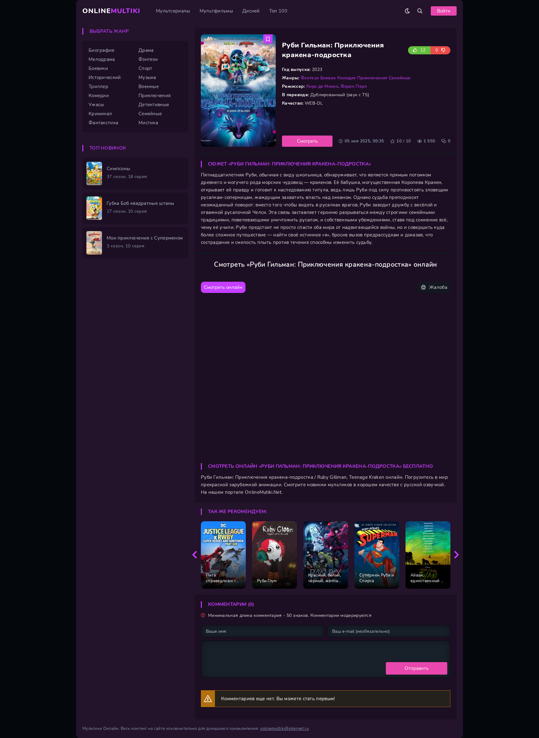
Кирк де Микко (322, 86)
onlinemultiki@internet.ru (284, 728)
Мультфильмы (216, 11)
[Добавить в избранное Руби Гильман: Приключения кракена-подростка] (268, 39)
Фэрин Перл (354, 86)
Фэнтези (310, 78)
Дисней (251, 11)
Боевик (328, 78)
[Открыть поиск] (420, 11)
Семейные (399, 78)
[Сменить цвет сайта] (407, 11)
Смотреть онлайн (223, 287)
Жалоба (438, 287)
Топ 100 (278, 11)
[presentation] (194, 555)
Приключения (372, 78)
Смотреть (307, 141)
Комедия (346, 78)
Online (111, 11)
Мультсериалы (173, 11)
